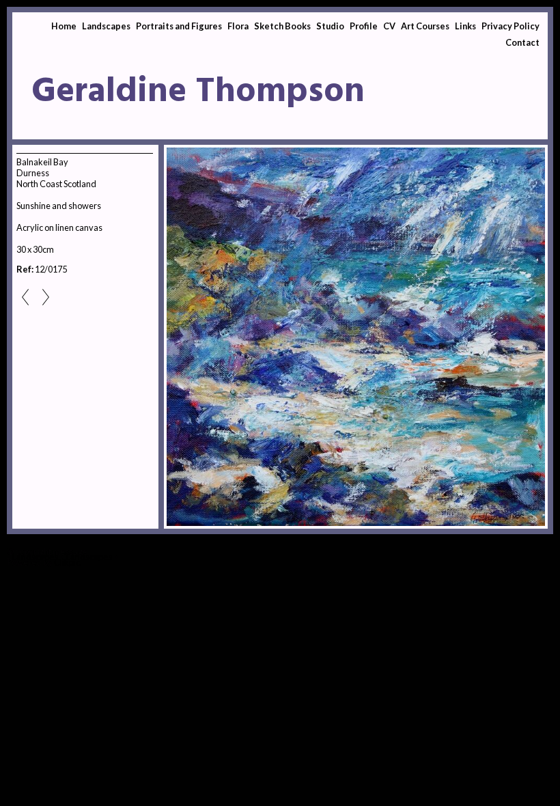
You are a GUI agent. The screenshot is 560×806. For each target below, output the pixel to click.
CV (389, 25)
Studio (330, 25)
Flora (238, 25)
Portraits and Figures (179, 25)
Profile (364, 25)
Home (63, 25)
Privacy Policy (510, 25)
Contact (522, 42)
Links (465, 25)
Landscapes (106, 25)
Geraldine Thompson (198, 92)
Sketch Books (282, 25)
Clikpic (67, 562)
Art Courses (425, 25)
